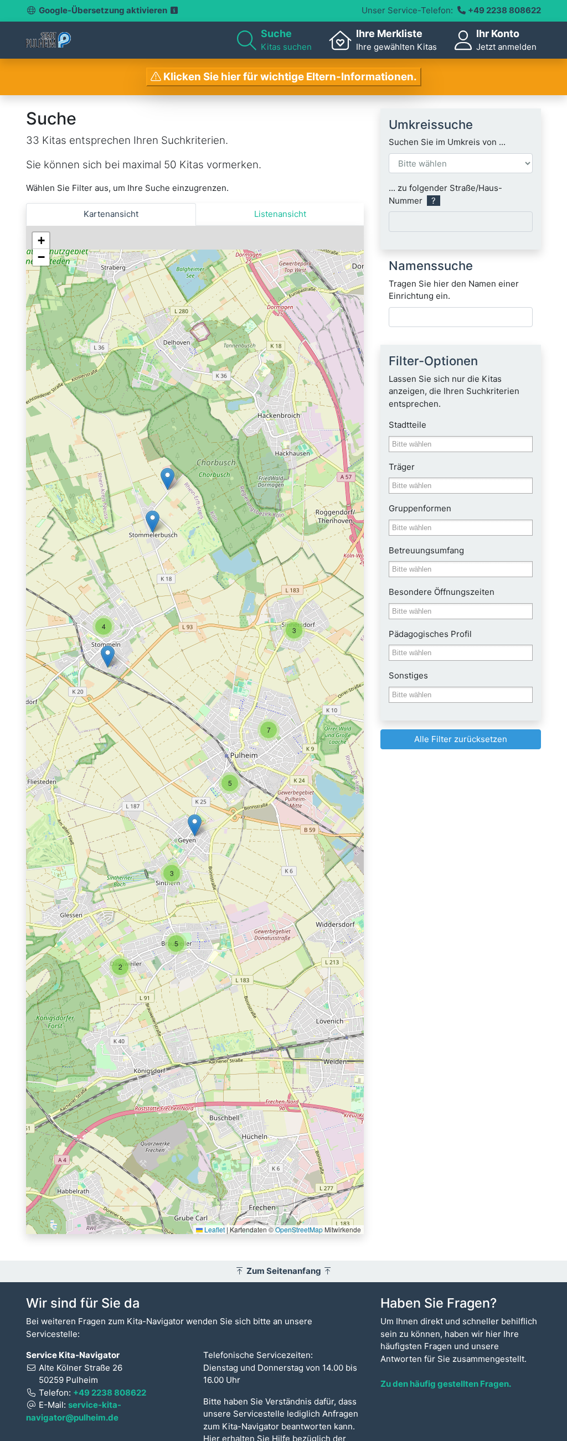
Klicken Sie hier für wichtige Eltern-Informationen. (289, 76)
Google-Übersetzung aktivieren (104, 10)
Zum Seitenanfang (284, 1271)
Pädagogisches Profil (430, 634)
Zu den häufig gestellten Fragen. (445, 1383)
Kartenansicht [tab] (111, 214)
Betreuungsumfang (426, 550)
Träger (402, 467)
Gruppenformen (420, 508)
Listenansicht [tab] (280, 214)
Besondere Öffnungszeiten (441, 592)
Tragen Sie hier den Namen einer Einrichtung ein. (454, 290)
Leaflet (214, 1229)
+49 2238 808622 (504, 10)
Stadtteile (407, 424)
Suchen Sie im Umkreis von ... (447, 142)
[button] (294, 630)
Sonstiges (408, 675)
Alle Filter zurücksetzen (460, 739)
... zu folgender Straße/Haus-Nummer (445, 194)
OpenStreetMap (299, 1229)
